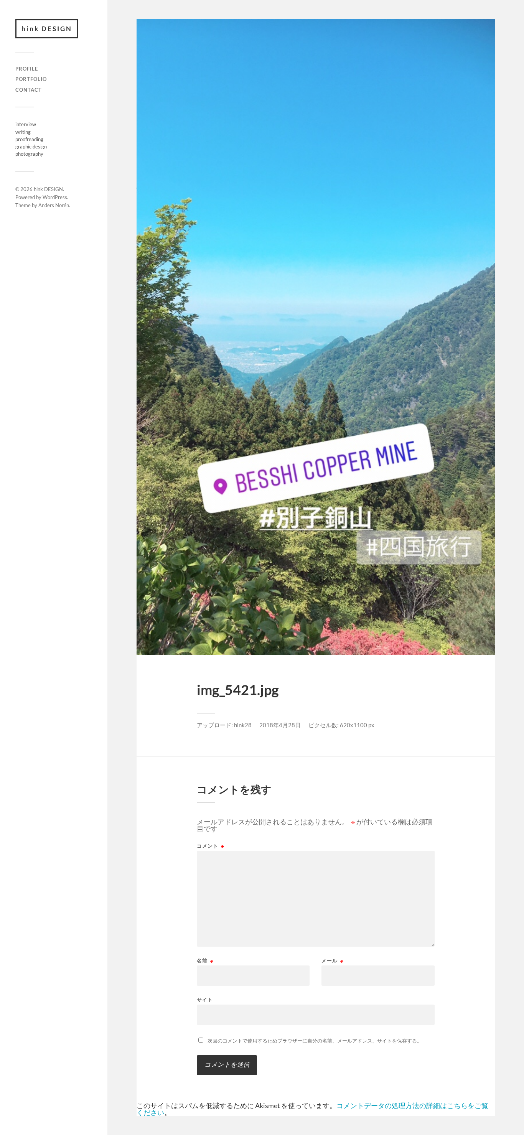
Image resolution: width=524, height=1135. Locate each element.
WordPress (55, 197)
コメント (210, 845)
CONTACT (28, 90)
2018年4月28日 (280, 725)
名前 (205, 960)
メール (332, 960)
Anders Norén (53, 205)
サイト (205, 999)
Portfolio (31, 79)
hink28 (243, 725)
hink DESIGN (46, 29)
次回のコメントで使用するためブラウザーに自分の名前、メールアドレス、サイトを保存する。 (315, 1041)
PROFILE (26, 69)
